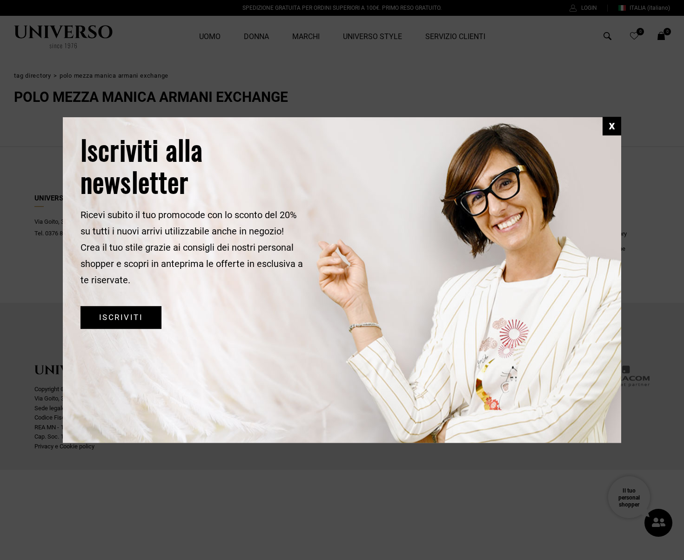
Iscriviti (121, 317)
